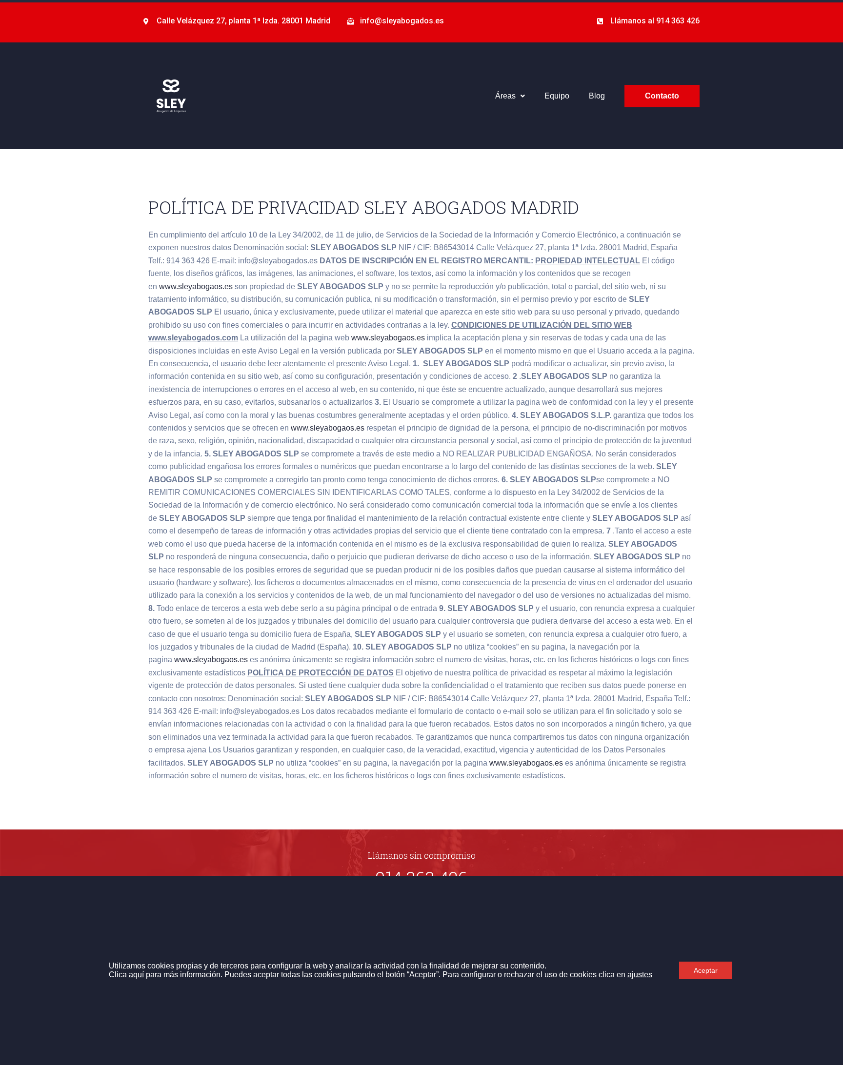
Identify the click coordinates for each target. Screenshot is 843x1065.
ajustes (639, 974)
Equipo (556, 96)
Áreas (505, 96)
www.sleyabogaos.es (196, 286)
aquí (136, 974)
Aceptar (706, 970)
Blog (597, 96)
